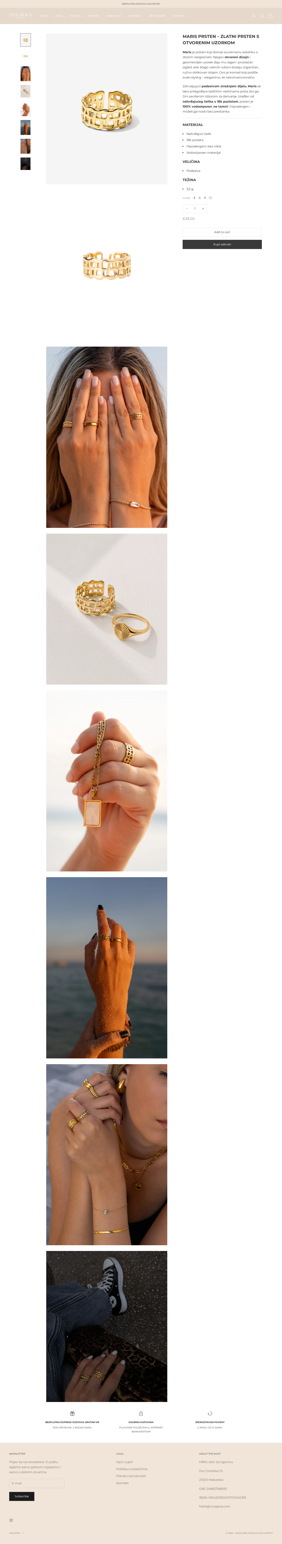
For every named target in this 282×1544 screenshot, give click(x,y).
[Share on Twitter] (199, 197)
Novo (58, 15)
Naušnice (135, 15)
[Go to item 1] (25, 40)
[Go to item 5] (25, 109)
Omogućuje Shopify (260, 1533)
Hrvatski (14, 1533)
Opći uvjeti (124, 1462)
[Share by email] (210, 197)
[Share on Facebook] (194, 197)
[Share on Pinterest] (205, 197)
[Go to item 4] (25, 91)
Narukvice (113, 15)
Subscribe (22, 1496)
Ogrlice (75, 15)
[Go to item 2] (25, 56)
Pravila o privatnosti (131, 1476)
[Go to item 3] (25, 74)
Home (43, 15)
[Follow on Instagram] (11, 1520)
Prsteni (93, 15)
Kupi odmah (222, 244)
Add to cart (222, 232)
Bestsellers (157, 15)
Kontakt (179, 15)
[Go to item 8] (25, 163)
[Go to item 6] (25, 127)
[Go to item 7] (25, 146)
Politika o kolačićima (131, 1469)
